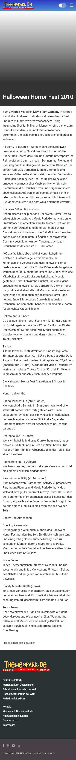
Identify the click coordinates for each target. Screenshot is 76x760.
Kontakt (7, 706)
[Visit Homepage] (18, 5)
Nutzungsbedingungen (15, 715)
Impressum (9, 725)
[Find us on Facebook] (3, 746)
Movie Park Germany (46, 111)
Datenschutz (10, 720)
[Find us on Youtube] (13, 746)
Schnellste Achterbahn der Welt (20, 689)
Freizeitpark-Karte (12, 680)
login (13, 642)
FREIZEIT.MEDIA (23, 753)
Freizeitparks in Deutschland (18, 684)
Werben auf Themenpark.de (18, 711)
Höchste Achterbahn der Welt (19, 693)
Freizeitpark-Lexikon (14, 698)
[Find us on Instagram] (8, 746)
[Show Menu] (71, 5)
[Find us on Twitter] (18, 746)
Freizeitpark (10, 223)
